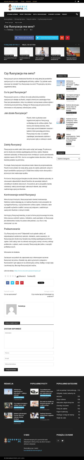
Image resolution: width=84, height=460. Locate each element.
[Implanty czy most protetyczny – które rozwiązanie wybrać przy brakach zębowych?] (61, 121)
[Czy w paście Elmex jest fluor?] (10, 51)
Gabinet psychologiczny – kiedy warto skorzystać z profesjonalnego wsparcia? (73, 138)
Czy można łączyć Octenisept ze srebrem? (43, 295)
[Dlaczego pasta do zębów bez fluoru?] (73, 51)
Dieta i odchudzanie (39, 14)
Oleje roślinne (61, 399)
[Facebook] (75, 1)
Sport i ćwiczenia (25, 14)
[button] (76, 14)
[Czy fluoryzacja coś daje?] (26, 51)
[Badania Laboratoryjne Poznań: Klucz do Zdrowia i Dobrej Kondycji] (61, 107)
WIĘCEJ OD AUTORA (28, 45)
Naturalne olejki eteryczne (65, 402)
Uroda (42, 407)
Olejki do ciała (61, 418)
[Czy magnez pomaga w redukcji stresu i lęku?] (61, 97)
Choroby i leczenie (54, 14)
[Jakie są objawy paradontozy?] (42, 51)
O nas (22, 1)
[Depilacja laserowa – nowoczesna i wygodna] (34, 415)
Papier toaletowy (62, 412)
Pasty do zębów (18, 22)
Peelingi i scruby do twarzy (65, 415)
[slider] (10, 276)
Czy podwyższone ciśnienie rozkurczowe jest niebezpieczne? (46, 391)
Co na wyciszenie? (10, 294)
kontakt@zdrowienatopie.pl (33, 450)
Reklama (28, 1)
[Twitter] (78, 1)
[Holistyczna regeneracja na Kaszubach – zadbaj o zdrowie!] (61, 83)
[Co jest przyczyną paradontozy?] (57, 51)
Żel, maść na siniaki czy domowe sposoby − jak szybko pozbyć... (47, 403)
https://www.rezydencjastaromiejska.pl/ (27, 271)
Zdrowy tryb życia (9, 22)
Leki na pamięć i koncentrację (66, 390)
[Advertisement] (56, 7)
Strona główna (12, 14)
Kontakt (35, 1)
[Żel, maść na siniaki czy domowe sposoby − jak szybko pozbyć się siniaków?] (34, 403)
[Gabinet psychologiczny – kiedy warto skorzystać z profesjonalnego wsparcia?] (61, 136)
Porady (64, 14)
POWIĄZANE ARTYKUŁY (12, 45)
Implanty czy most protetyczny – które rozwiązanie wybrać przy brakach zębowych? (71, 122)
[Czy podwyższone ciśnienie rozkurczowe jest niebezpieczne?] (34, 391)
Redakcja (10, 29)
